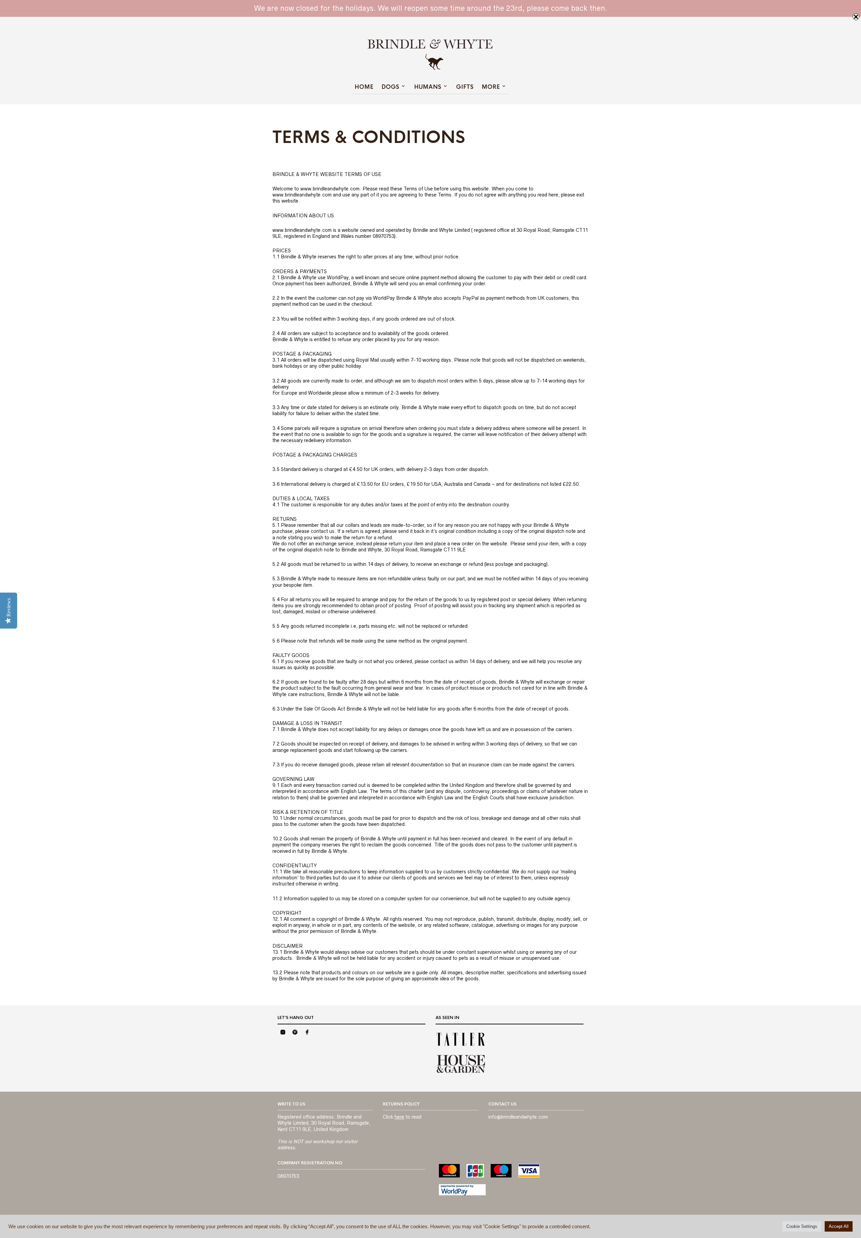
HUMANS (427, 86)
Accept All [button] (839, 1226)
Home (363, 86)
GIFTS (465, 86)
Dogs (390, 86)
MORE (491, 86)
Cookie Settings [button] (801, 1226)
